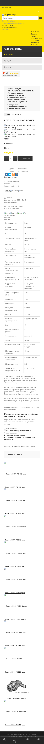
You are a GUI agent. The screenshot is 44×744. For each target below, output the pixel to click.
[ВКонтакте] (6, 174)
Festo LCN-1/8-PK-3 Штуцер (15, 540)
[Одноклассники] (13, 174)
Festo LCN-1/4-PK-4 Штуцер (15, 487)
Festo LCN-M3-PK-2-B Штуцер (15, 619)
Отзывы (15, 114)
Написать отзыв (10, 177)
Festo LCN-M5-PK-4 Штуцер (15, 725)
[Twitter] (9, 174)
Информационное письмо (14, 435)
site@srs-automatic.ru (9, 27)
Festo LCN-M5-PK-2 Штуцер (15, 672)
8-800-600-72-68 (7, 25)
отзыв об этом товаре (20, 446)
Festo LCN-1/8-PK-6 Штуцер (15, 593)
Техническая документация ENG (17, 431)
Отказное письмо (11, 433)
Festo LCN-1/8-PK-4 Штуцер (15, 566)
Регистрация (6, 8)
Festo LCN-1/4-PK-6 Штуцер (15, 513)
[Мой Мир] (16, 174)
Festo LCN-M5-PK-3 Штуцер (16, 698)
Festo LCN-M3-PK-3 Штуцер (15, 646)
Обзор (7, 114)
